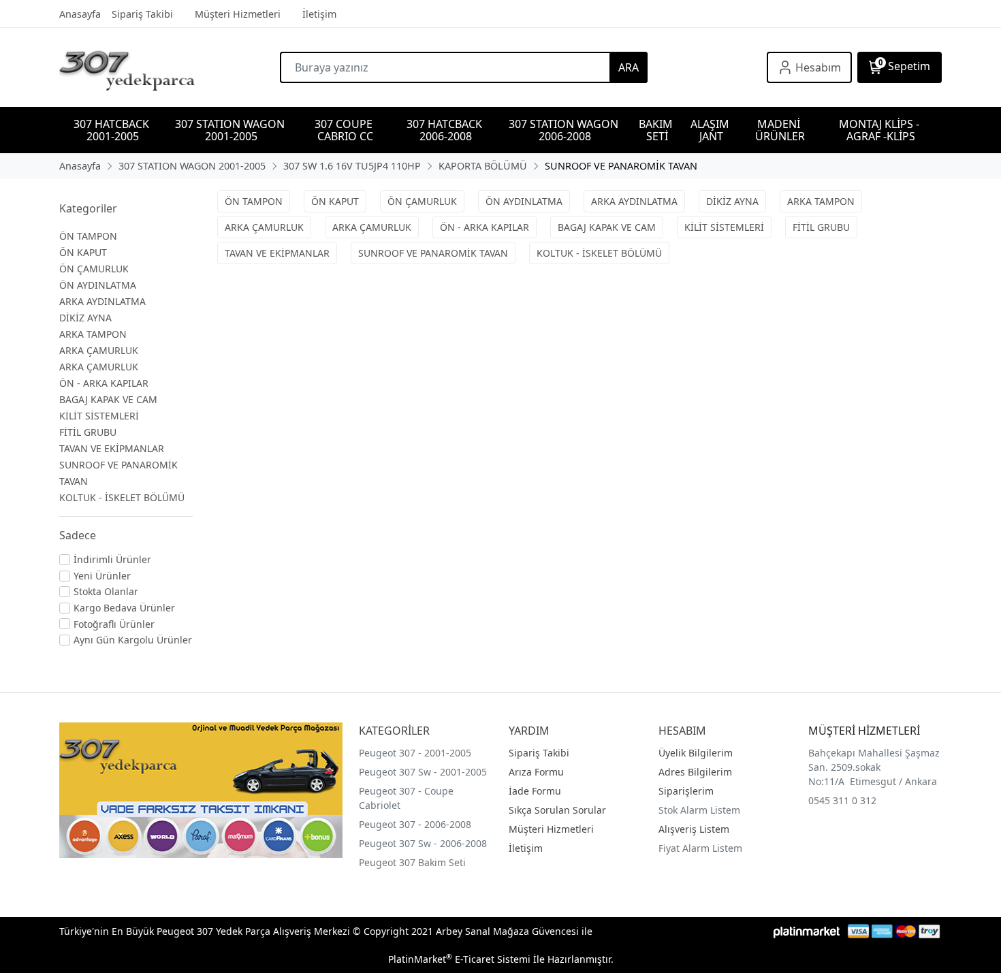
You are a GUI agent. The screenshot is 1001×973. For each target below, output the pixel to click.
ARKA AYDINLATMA (102, 301)
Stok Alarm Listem (699, 809)
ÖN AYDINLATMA (97, 284)
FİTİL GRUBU (87, 432)
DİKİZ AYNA (85, 317)
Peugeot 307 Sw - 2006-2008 (423, 843)
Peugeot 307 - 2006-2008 (415, 824)
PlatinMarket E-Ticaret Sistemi (459, 959)
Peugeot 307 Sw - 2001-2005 (423, 771)
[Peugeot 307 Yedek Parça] (169, 67)
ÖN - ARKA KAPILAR (103, 383)
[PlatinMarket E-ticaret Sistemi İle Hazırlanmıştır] (807, 931)
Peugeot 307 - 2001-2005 (415, 752)
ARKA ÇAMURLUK (98, 350)
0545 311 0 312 (842, 800)
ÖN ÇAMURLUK (94, 268)
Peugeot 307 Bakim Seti (412, 862)
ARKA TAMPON (93, 334)
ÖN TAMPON (88, 235)
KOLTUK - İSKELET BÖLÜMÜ (122, 497)
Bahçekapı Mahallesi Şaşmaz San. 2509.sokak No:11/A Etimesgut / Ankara (874, 767)
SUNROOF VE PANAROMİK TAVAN (433, 252)
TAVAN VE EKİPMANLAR (111, 448)
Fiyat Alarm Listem (700, 848)
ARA (628, 67)
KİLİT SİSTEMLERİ (99, 415)
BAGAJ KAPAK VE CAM (108, 399)
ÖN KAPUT (83, 252)
